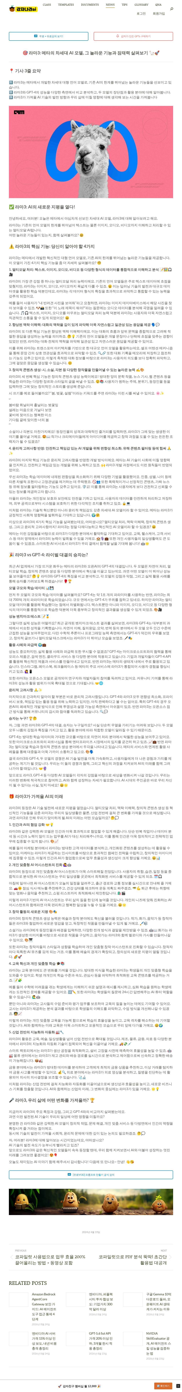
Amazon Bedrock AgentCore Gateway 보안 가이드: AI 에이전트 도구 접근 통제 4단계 (44, 1306)
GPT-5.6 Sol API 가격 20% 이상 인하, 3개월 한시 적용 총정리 (101, 1340)
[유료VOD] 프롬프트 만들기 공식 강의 (93, 1174)
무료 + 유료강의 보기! (51, 36)
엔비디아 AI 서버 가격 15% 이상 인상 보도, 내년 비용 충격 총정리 (44, 1340)
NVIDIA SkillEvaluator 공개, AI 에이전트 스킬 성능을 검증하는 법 (158, 1343)
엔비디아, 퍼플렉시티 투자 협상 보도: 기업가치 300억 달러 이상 (101, 1301)
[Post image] (18, 1300)
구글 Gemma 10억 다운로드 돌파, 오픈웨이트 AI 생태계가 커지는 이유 (158, 1301)
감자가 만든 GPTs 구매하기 (136, 36)
